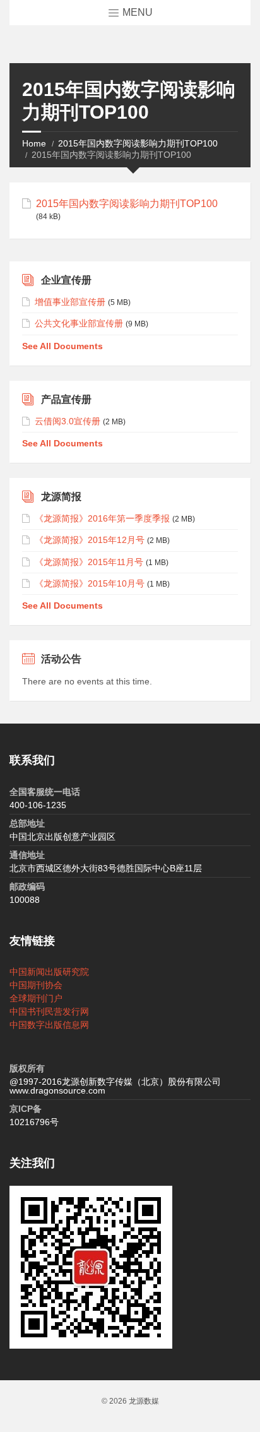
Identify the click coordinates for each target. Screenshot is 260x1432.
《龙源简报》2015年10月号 (90, 583)
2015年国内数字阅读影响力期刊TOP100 (138, 143)
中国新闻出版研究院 (49, 972)
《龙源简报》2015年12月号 (90, 540)
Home (34, 143)
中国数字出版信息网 (49, 1025)
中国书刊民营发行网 (49, 1011)
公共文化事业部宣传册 (79, 323)
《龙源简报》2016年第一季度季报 (102, 518)
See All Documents (62, 346)
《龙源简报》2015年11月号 (89, 562)
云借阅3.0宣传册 (67, 421)
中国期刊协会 (35, 985)
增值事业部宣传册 (70, 302)
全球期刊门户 (35, 998)
